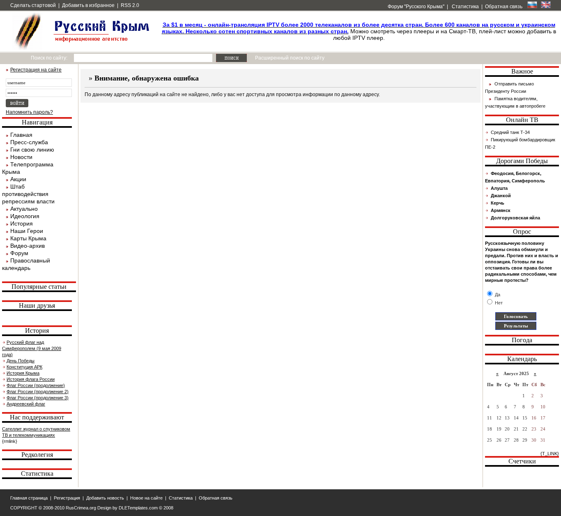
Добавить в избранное (88, 5)
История (21, 223)
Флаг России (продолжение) (36, 385)
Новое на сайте (146, 497)
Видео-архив (27, 245)
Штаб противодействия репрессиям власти (28, 194)
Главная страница (29, 497)
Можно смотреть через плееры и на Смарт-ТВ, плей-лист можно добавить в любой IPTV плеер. (359, 31)
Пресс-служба (29, 142)
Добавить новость (105, 497)
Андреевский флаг (26, 403)
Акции (18, 179)
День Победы (20, 360)
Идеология (24, 216)
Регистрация (67, 497)
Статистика (465, 6)
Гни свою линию (32, 149)
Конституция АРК (24, 366)
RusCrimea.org (81, 507)
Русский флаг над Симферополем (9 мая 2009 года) (31, 348)
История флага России (31, 379)
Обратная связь (503, 6)
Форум (19, 253)
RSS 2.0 (130, 5)
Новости (21, 157)
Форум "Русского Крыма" (415, 6)
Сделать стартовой (33, 5)
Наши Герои (26, 231)
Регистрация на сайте (36, 70)
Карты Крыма (28, 238)
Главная (21, 134)
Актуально (24, 208)
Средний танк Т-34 (510, 132)
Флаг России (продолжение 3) (38, 397)
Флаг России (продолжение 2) (38, 391)
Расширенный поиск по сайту (289, 58)
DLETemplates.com (138, 507)
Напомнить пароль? (29, 112)
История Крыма (23, 373)
